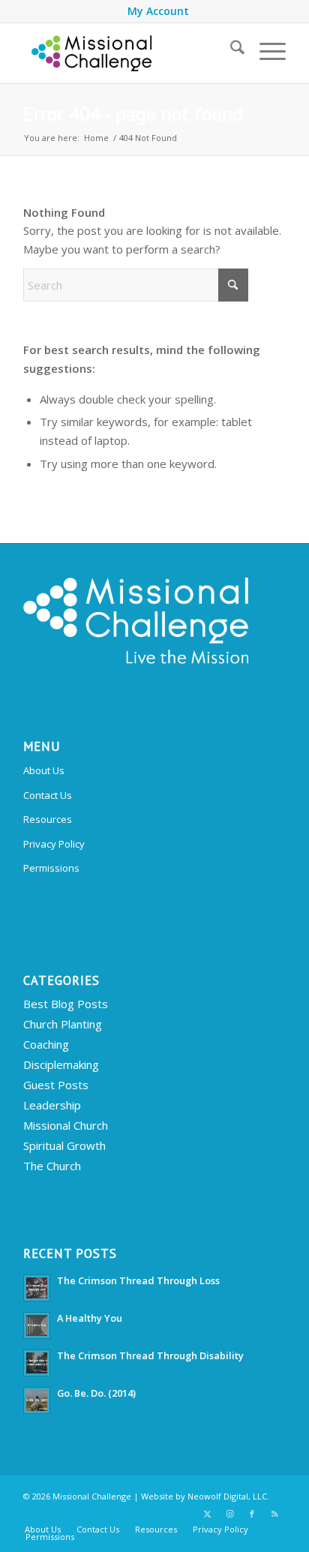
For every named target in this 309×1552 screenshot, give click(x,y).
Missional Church (65, 1125)
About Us (43, 770)
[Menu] (265, 49)
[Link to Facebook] (252, 1513)
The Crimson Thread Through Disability (150, 1355)
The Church (52, 1165)
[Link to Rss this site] (274, 1513)
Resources (47, 819)
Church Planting (62, 1023)
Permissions (51, 868)
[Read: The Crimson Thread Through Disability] (36, 1362)
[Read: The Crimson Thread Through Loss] (36, 1287)
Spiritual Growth (64, 1145)
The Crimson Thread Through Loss (138, 1280)
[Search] (229, 49)
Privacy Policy (54, 844)
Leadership (52, 1104)
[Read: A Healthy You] (36, 1325)
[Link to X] (207, 1513)
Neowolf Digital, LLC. (228, 1496)
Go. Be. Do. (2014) (96, 1393)
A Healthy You (89, 1318)
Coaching (46, 1044)
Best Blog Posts (65, 1003)
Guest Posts (55, 1084)
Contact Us (47, 795)
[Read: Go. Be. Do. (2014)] (36, 1400)
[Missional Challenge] (128, 53)
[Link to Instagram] (229, 1513)
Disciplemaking (61, 1064)
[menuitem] (158, 11)
